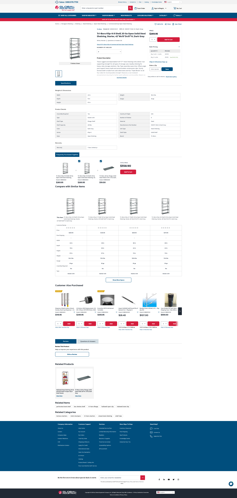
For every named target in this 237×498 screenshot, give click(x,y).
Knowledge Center (157, 2)
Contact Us (133, 2)
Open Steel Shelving (100, 24)
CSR (59, 442)
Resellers (101, 435)
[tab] (65, 83)
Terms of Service (139, 482)
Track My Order (82, 438)
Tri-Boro (99, 29)
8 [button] (98, 52)
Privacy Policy (129, 482)
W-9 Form (81, 456)
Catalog (146, 2)
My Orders (81, 435)
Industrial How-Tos (125, 442)
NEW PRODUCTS (126, 15)
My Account (81, 432)
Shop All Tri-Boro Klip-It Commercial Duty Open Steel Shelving (115, 44)
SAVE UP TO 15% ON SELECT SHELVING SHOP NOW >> (118, 19)
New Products (123, 435)
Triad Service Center (104, 442)
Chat (140, 2)
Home (57, 24)
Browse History (122, 2)
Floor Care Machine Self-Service (87, 466)
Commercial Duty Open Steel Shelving (120, 24)
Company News (62, 435)
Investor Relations (63, 438)
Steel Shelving (87, 24)
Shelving (77, 24)
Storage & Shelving (67, 24)
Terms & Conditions (115, 495)
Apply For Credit (83, 445)
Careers (60, 432)
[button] (172, 2)
